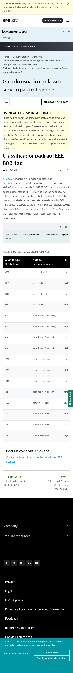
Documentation (15, 31)
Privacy (10, 581)
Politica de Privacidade (15, 653)
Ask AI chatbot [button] (38, 3)
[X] (14, 563)
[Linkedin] (29, 563)
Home (6, 56)
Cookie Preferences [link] (18, 637)
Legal (8, 591)
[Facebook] (7, 563)
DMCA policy (14, 600)
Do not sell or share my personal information (35, 609)
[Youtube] (37, 563)
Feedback (11, 618)
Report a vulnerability (19, 628)
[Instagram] (22, 563)
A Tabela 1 (9, 178)
